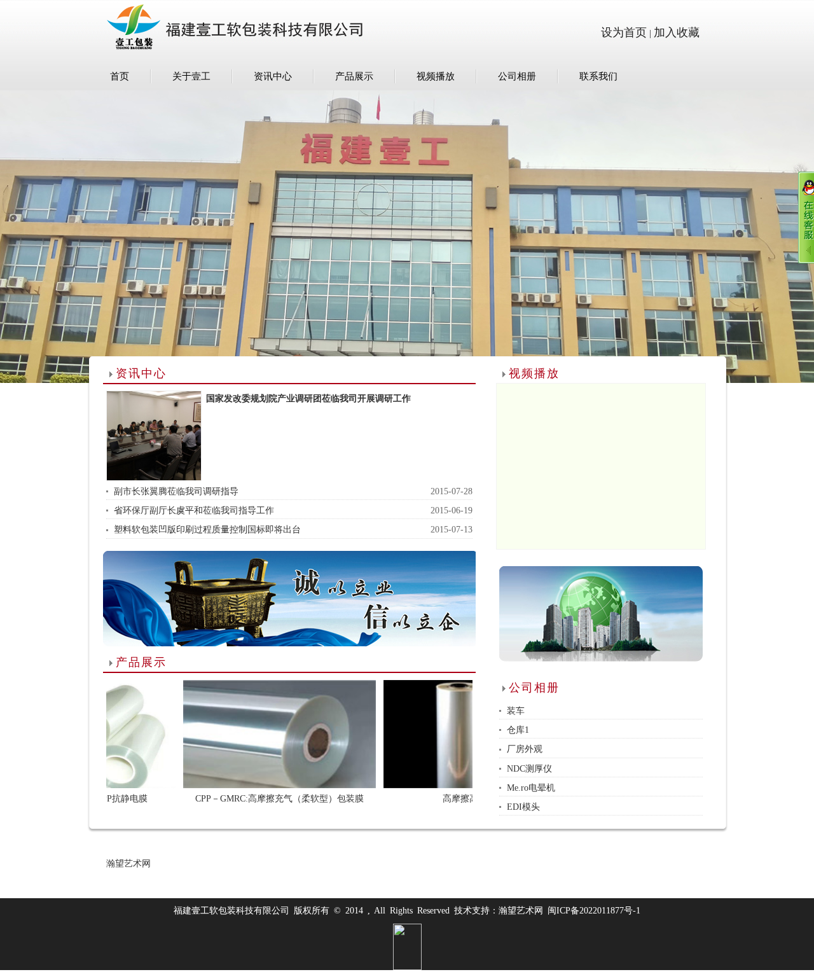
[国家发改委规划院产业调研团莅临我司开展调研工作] (154, 435)
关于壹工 (191, 76)
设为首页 (624, 32)
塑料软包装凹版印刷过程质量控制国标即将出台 (207, 529)
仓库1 (518, 730)
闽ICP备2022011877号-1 (594, 910)
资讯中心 (273, 76)
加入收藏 (677, 32)
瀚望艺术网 (128, 863)
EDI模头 (523, 807)
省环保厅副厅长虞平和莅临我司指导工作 (194, 510)
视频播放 (436, 76)
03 (407, 265)
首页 (119, 76)
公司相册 (517, 76)
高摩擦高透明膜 (439, 798)
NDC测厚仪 (529, 769)
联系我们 (598, 76)
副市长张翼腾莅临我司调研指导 (176, 491)
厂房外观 (524, 749)
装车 (516, 711)
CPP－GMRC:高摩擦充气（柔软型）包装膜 (245, 798)
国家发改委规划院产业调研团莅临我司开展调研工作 (308, 398)
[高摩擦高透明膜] (439, 734)
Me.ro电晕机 (531, 788)
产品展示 (354, 76)
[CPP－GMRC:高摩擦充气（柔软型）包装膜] (245, 734)
